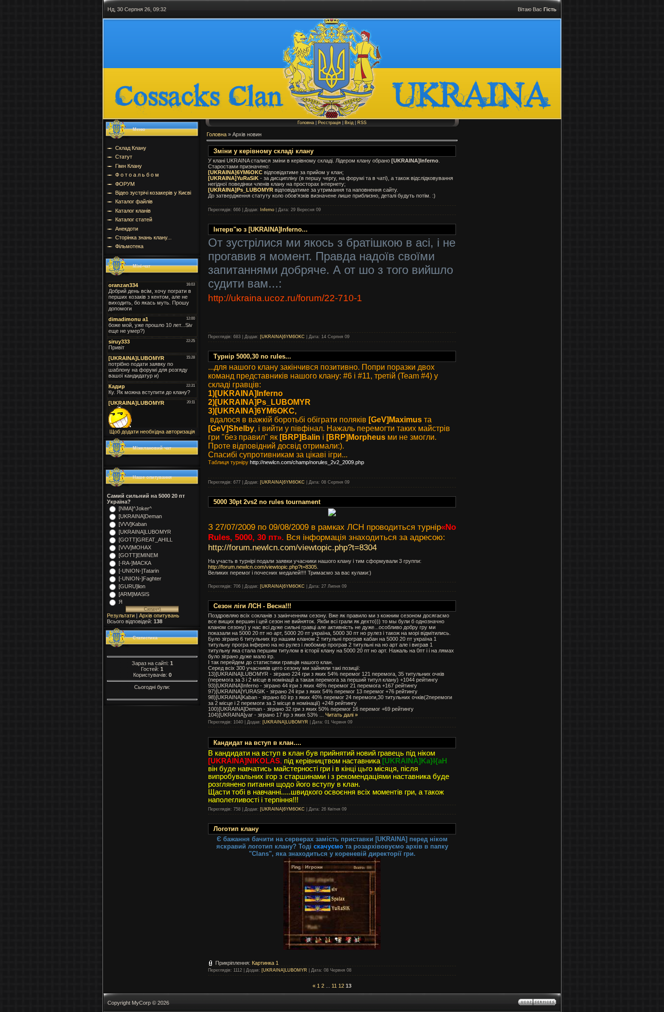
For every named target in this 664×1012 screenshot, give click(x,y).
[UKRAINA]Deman (140, 516)
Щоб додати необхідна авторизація (152, 431)
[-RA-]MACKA (135, 563)
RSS (362, 122)
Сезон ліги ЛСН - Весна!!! (252, 606)
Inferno (267, 209)
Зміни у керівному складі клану (263, 151)
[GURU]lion (132, 586)
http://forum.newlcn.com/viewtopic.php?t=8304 (292, 547)
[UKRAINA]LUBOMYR (145, 532)
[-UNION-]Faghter (140, 578)
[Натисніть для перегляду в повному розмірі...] (332, 947)
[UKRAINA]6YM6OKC (235, 172)
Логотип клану (236, 828)
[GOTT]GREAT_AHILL (146, 539)
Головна (305, 122)
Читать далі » (341, 715)
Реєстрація (329, 122)
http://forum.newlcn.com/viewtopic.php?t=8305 (262, 567)
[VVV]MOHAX (135, 547)
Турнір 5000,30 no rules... (252, 356)
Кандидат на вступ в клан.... (257, 742)
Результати (121, 615)
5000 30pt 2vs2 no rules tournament (266, 502)
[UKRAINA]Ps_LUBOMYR (240, 190)
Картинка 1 (265, 963)
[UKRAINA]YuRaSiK (233, 178)
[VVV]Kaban (133, 524)
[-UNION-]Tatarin (139, 571)
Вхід (349, 122)
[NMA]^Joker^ (135, 508)
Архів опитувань (159, 615)
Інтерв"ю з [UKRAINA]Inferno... (260, 229)
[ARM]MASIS (134, 594)
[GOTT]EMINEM (138, 555)
